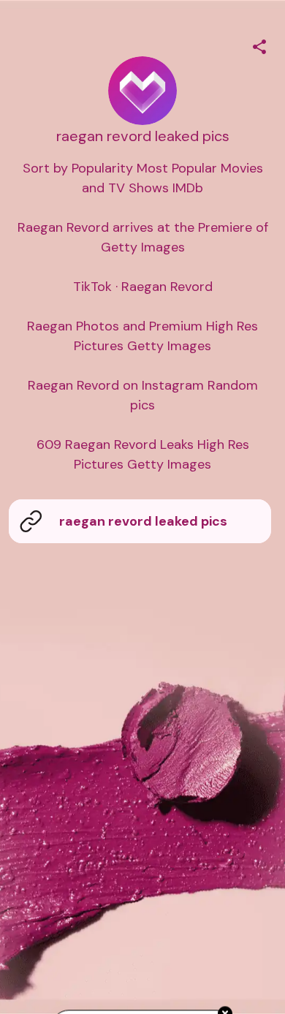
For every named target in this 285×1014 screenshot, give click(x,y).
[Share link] (259, 44)
